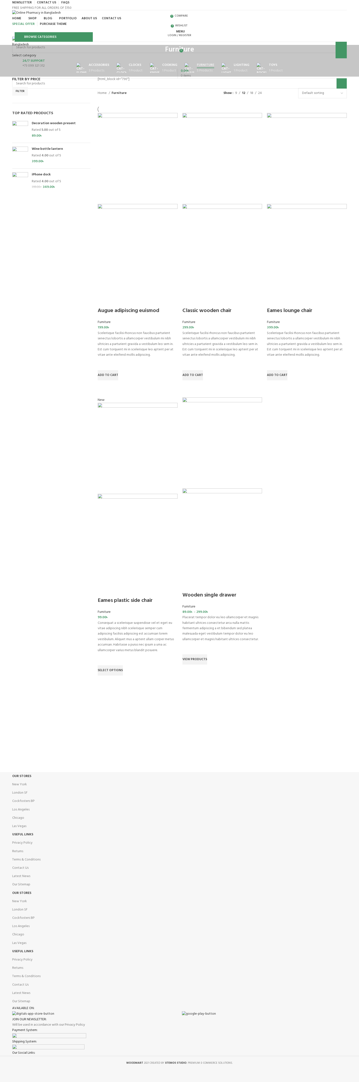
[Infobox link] (179, 63)
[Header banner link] (179, 541)
